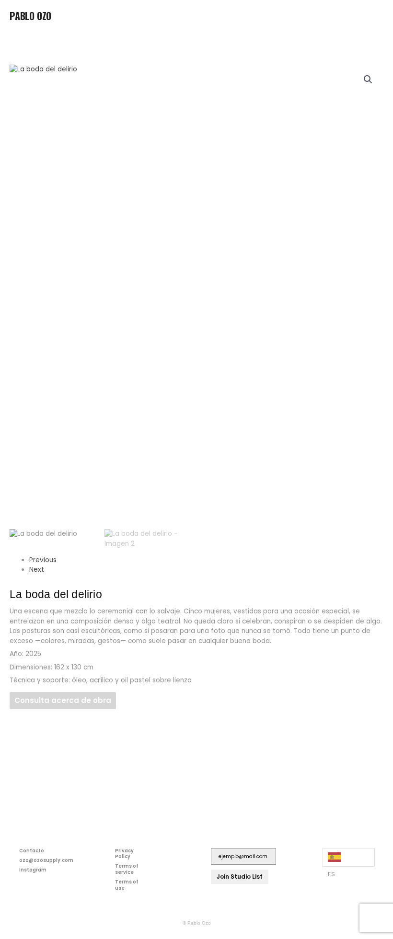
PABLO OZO (30, 16)
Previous (43, 560)
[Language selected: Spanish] (349, 857)
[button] (375, 19)
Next (36, 569)
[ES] (349, 857)
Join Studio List (240, 876)
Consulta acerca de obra (62, 700)
